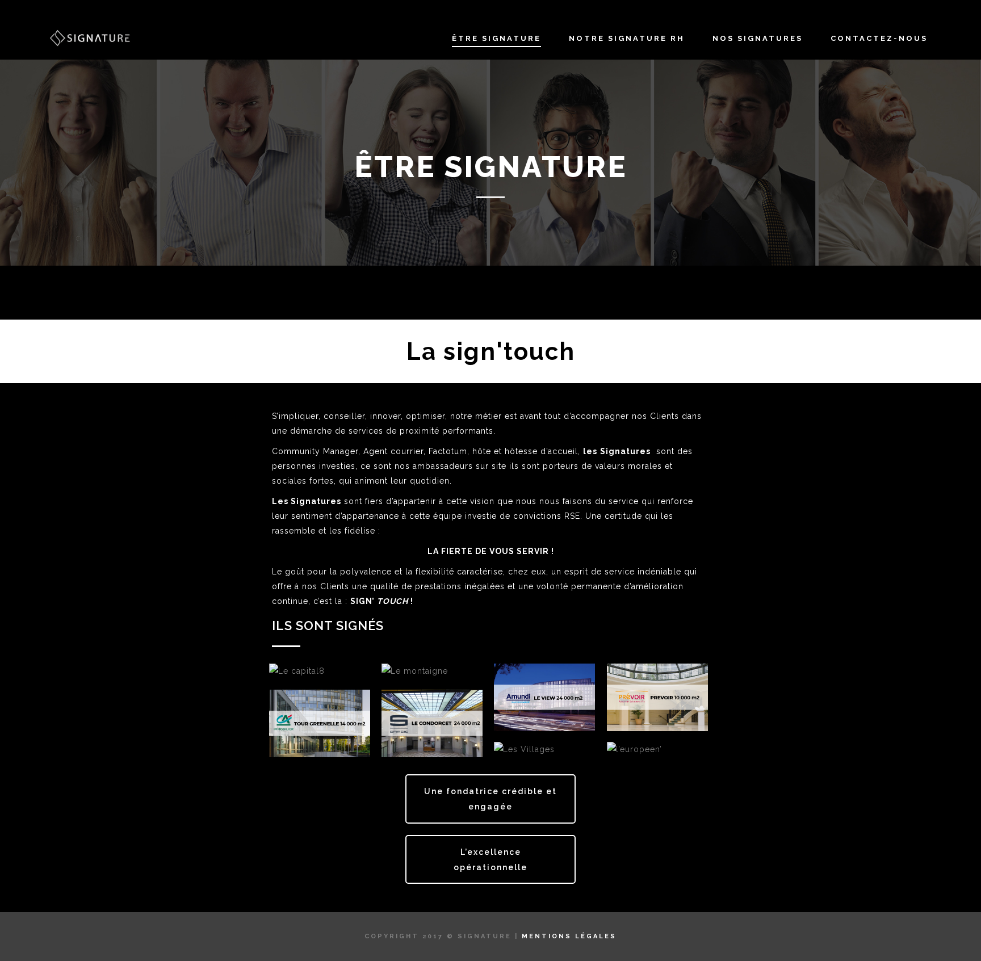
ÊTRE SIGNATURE (496, 38)
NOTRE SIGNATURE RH (627, 38)
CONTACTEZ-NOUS (879, 38)
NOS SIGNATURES (757, 38)
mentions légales (569, 936)
